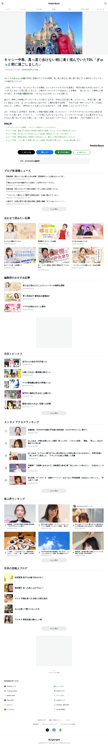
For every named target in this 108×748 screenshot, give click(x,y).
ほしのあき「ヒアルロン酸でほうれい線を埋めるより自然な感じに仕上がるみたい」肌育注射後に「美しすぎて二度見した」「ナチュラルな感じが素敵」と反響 (65, 454)
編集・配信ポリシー (55, 720)
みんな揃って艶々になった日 (27, 609)
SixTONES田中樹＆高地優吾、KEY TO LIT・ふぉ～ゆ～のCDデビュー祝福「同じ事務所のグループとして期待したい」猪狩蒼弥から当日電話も (55, 553)
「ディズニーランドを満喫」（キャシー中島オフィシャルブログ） (31, 127)
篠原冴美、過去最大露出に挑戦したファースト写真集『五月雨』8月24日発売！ (89, 552)
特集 (54, 9)
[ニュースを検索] (105, 3)
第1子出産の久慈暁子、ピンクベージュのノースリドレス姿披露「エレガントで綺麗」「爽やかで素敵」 (55, 526)
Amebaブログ (60, 691)
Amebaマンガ (60, 700)
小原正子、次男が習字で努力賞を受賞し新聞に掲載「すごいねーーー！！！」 (35, 201)
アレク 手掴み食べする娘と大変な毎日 (31, 598)
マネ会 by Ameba (12, 691)
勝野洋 (26, 93)
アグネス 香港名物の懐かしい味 (28, 619)
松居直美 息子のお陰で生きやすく (29, 577)
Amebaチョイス (11, 686)
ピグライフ (10, 705)
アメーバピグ (60, 695)
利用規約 (36, 724)
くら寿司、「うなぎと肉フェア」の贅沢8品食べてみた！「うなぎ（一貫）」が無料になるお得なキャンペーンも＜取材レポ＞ (21, 553)
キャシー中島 (19, 78)
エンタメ (23, 9)
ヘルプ (68, 720)
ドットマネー (60, 686)
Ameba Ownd (11, 695)
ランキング (100, 9)
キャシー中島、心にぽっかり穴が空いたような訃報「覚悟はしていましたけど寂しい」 (39, 134)
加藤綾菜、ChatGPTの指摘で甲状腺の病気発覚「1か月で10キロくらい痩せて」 (58, 430)
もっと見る (54, 209)
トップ (7, 9)
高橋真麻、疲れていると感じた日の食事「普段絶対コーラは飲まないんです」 (35, 176)
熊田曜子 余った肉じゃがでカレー (29, 588)
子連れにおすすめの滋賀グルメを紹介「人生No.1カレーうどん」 (31, 183)
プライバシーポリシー (49, 724)
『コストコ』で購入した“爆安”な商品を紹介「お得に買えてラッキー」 (33, 195)
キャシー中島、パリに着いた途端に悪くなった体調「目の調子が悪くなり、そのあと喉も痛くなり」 (44, 140)
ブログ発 (39, 9)
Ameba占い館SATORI (62, 705)
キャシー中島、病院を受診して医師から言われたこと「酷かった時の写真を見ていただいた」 (41, 137)
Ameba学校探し (61, 709)
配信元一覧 (41, 720)
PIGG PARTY (10, 700)
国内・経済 (85, 9)
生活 (69, 9)
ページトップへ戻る (54, 672)
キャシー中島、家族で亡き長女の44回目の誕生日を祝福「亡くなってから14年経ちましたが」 (41, 130)
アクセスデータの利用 (67, 724)
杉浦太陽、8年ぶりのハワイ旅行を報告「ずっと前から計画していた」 (32, 189)
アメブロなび (10, 709)
